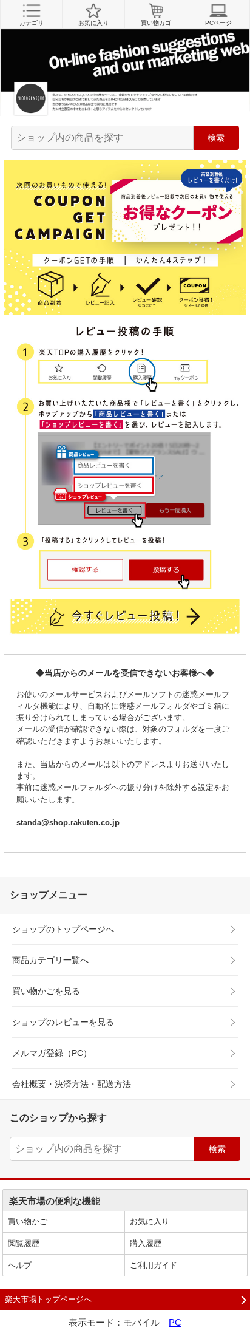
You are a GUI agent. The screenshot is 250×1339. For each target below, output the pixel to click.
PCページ (218, 22)
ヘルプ (20, 1265)
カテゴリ (31, 22)
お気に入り (93, 22)
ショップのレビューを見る (63, 1022)
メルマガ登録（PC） (52, 1053)
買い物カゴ (156, 22)
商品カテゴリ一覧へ (50, 960)
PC (175, 1322)
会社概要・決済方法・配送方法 (71, 1084)
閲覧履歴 (23, 1243)
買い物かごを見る (46, 991)
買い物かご (27, 1221)
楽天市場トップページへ (48, 1299)
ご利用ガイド (153, 1265)
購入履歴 (145, 1243)
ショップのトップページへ (63, 929)
